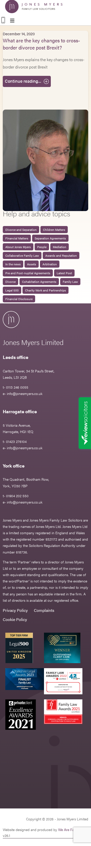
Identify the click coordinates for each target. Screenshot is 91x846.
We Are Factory (70, 829)
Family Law (70, 281)
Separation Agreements (50, 238)
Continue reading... (23, 81)
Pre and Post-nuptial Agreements (27, 273)
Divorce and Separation (21, 229)
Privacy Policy (15, 610)
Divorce (10, 281)
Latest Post (64, 273)
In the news (13, 264)
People (42, 247)
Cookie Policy (15, 619)
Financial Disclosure (19, 299)
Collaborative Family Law (22, 255)
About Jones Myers (18, 247)
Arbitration (49, 264)
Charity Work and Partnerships (45, 290)
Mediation (59, 247)
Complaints (44, 610)
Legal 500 (12, 290)
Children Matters (54, 229)
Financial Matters (16, 238)
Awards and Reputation (61, 255)
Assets (31, 264)
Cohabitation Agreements (39, 281)
